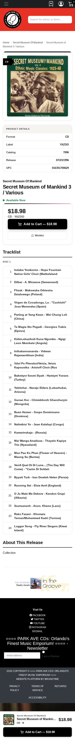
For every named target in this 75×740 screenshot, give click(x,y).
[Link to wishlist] (51, 4)
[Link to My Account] (61, 4)
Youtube (39, 623)
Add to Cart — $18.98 (40, 224)
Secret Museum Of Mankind (28, 42)
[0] (71, 5)
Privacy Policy (14, 688)
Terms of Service (37, 688)
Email (39, 631)
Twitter (38, 619)
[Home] (12, 19)
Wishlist (39, 235)
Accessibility (37, 697)
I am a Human (50, 656)
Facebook (39, 615)
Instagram (38, 627)
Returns (60, 686)
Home (6, 42)
